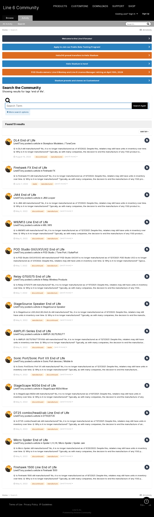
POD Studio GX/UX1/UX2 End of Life (39, 249)
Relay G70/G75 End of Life (32, 276)
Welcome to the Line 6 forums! (77, 38)
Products (60, 6)
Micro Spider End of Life (31, 440)
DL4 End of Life (24, 140)
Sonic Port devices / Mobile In (58, 361)
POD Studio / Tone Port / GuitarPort (60, 252)
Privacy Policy (31, 504)
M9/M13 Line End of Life (31, 222)
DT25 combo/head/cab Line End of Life (41, 413)
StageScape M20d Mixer (55, 388)
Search (21, 24)
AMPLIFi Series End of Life (32, 331)
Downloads (100, 6)
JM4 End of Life (25, 195)
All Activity (7, 24)
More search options (18, 112)
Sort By (144, 132)
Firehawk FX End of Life (30, 167)
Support (118, 6)
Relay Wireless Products (55, 279)
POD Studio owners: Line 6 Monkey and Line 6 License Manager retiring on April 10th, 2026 (77, 72)
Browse (10, 18)
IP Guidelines (45, 504)
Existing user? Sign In (126, 14)
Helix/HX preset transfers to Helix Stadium (77, 55)
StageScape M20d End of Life (35, 385)
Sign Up (145, 13)
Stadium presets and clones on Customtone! (77, 80)
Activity (25, 18)
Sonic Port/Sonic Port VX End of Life (39, 358)
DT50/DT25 (49, 416)
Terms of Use (15, 504)
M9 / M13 (47, 225)
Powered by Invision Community (77, 512)
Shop (131, 6)
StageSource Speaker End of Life (37, 304)
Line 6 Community (21, 7)
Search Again (139, 106)
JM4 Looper (49, 198)
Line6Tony (19, 143)
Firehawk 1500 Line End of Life (35, 467)
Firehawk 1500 (50, 470)
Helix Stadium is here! (77, 64)
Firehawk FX (49, 170)
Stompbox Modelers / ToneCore (59, 143)
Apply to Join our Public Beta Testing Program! (77, 47)
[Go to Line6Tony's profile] (8, 142)
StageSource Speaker (54, 307)
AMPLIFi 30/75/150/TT (54, 334)
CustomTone (79, 6)
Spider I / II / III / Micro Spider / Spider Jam (64, 443)
